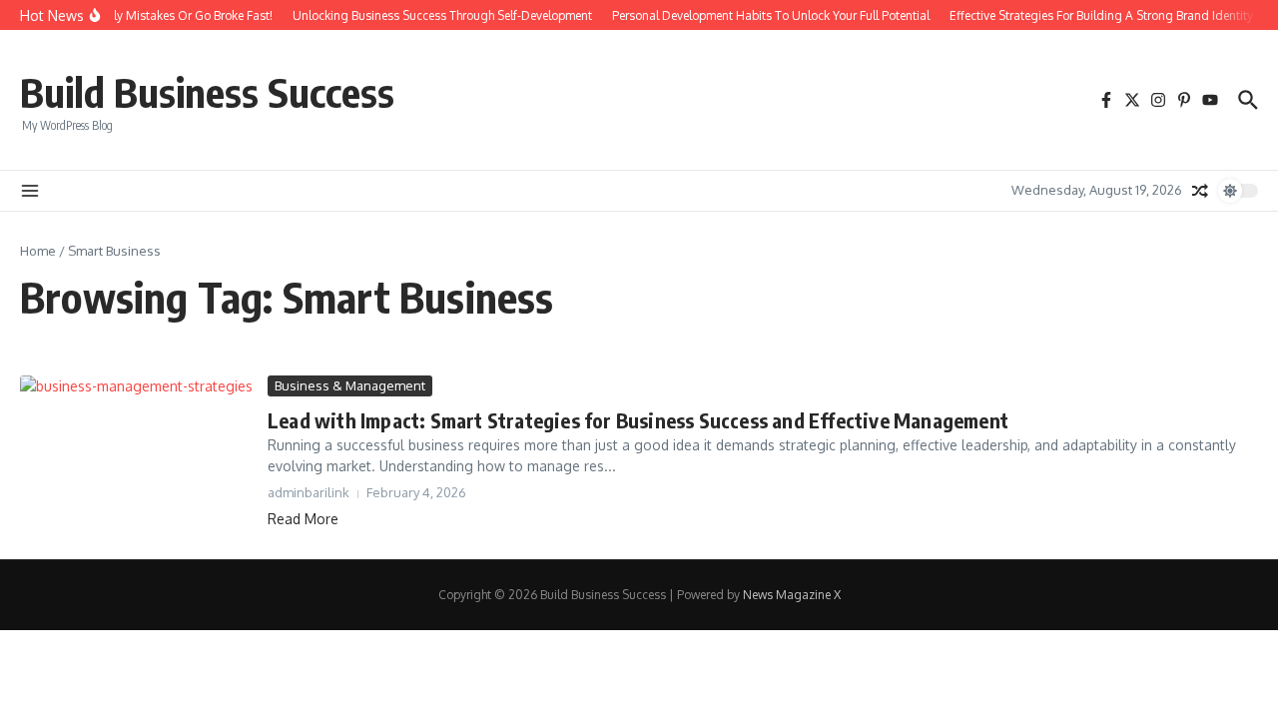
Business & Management (350, 385)
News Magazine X (792, 594)
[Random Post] (1200, 191)
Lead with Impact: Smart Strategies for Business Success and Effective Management (638, 419)
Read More (303, 518)
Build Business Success (207, 92)
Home (38, 251)
